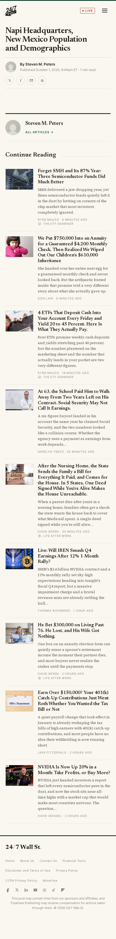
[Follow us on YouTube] (35, 890)
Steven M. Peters (40, 64)
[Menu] (105, 11)
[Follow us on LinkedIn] (26, 890)
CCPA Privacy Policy (21, 880)
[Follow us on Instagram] (44, 890)
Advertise (50, 880)
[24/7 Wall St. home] (11, 10)
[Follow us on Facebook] (7, 890)
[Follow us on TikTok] (53, 890)
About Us (27, 861)
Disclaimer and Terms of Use (27, 870)
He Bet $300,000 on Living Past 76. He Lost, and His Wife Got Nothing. (71, 631)
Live (89, 10)
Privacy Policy (67, 870)
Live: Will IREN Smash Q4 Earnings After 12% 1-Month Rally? (68, 556)
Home (10, 861)
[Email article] (31, 80)
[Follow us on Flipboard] (62, 890)
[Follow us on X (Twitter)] (17, 890)
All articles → (39, 132)
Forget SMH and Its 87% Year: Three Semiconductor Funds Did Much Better (71, 177)
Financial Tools (74, 861)
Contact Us (48, 861)
